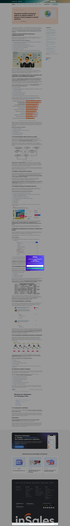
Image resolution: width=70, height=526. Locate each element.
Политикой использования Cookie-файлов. (24, 524)
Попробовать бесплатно (35, 268)
